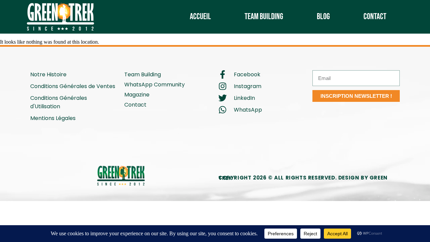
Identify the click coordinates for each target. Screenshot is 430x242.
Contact (374, 16)
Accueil (200, 16)
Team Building (264, 16)
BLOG (323, 16)
